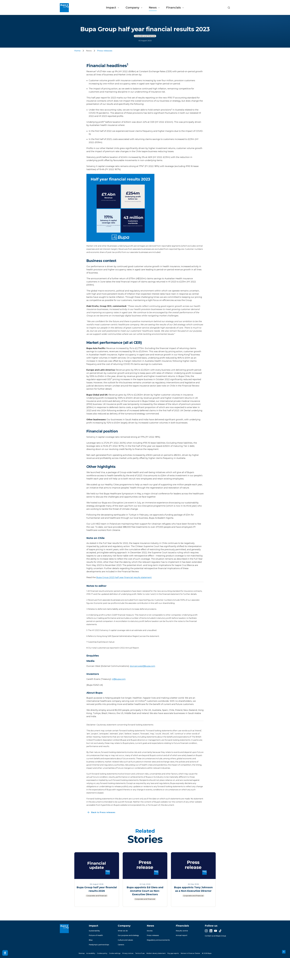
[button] (228, 7)
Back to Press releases (100, 812)
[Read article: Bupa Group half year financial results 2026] (96, 865)
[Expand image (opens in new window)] (120, 207)
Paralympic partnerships (99, 945)
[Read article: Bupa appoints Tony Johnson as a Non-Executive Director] (193, 865)
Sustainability (94, 931)
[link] (283, 951)
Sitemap (82, 953)
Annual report (181, 935)
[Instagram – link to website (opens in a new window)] (206, 930)
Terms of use (140, 953)
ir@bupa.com (119, 679)
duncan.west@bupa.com (142, 666)
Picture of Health (96, 935)
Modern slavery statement (156, 953)
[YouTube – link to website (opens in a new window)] (215, 930)
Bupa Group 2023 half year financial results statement (124, 577)
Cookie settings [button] (115, 953)
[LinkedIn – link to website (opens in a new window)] (210, 930)
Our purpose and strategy (128, 935)
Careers (121, 945)
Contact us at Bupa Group (215, 936)
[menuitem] (112, 7)
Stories (150, 931)
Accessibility (90, 953)
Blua (90, 940)
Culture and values (125, 940)
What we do (123, 931)
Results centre (182, 931)
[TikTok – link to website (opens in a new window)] (220, 930)
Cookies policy (102, 953)
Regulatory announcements (158, 940)
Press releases (153, 935)
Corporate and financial (145, 36)
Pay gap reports (173, 953)
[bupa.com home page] (65, 7)
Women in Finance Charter (190, 953)
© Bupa (206, 953)
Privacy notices (127, 953)
